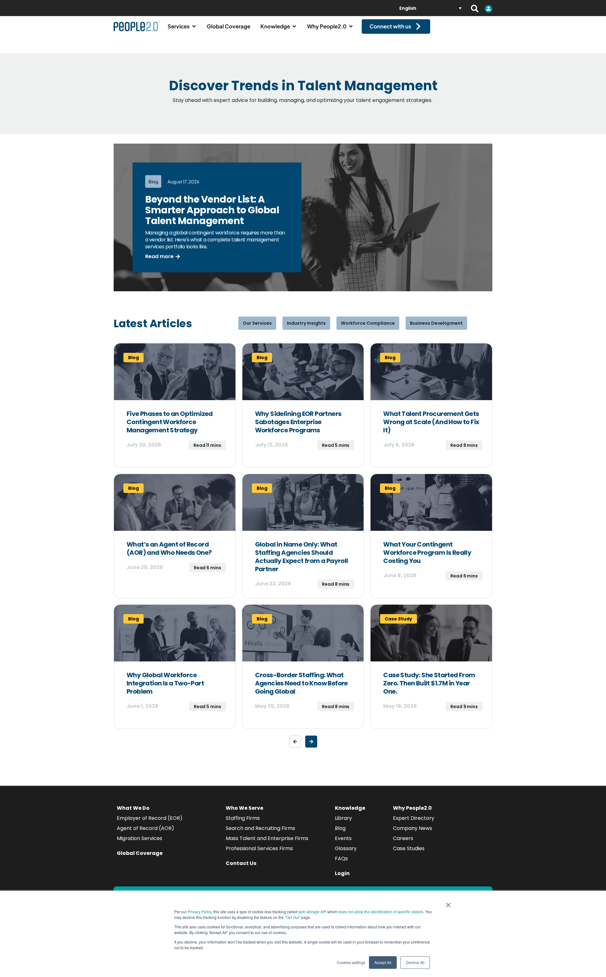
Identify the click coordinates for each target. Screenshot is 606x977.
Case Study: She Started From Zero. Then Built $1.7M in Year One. (429, 683)
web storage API (312, 911)
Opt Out (292, 917)
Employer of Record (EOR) (149, 818)
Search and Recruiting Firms (260, 828)
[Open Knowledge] (294, 26)
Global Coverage (140, 853)
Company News (412, 828)
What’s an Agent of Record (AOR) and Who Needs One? (169, 548)
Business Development (436, 323)
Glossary (346, 848)
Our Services (257, 323)
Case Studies (409, 848)
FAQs (341, 858)
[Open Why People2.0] (351, 26)
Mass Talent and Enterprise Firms (267, 838)
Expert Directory (413, 818)
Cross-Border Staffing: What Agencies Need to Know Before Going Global (301, 683)
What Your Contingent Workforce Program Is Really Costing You (427, 552)
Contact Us (241, 863)
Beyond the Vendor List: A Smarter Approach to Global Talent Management (212, 210)
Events (343, 838)
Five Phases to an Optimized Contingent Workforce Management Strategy (170, 422)
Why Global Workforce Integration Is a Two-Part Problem (165, 683)
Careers (403, 838)
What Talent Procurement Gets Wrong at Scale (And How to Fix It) (431, 422)
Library (343, 818)
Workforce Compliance (368, 323)
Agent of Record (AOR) (145, 828)
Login (342, 873)
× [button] (448, 903)
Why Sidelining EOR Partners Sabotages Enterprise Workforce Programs (298, 422)
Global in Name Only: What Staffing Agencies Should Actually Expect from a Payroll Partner (301, 556)
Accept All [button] (382, 962)
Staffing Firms (243, 818)
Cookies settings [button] (351, 962)
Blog (340, 828)
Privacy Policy (199, 911)
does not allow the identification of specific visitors (380, 911)
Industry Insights (306, 323)
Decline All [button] (415, 962)
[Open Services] (194, 26)
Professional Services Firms (259, 848)
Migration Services (139, 838)
